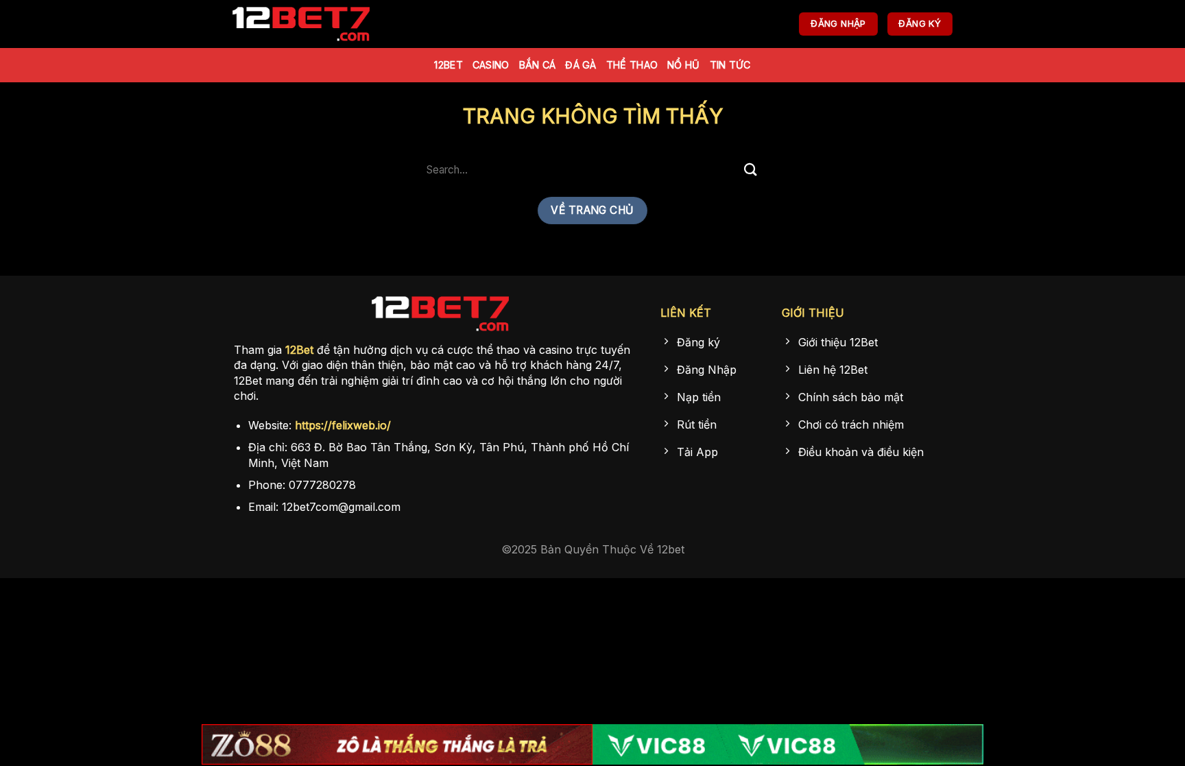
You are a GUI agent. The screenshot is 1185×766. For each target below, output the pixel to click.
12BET (448, 65)
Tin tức (730, 65)
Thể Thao (632, 65)
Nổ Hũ (683, 65)
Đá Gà (580, 65)
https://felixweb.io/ (343, 425)
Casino (491, 65)
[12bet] (301, 24)
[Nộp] (751, 169)
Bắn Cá (537, 65)
